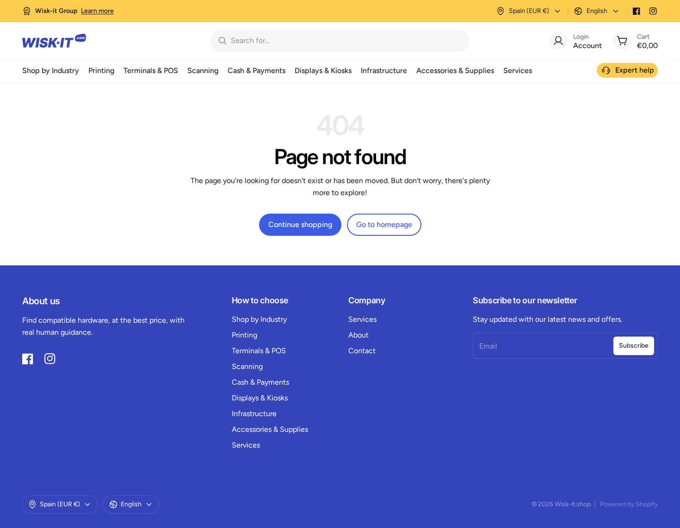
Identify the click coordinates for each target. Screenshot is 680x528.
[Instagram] (653, 11)
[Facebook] (636, 11)
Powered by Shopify (629, 504)
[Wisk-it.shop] (54, 41)
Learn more (97, 11)
